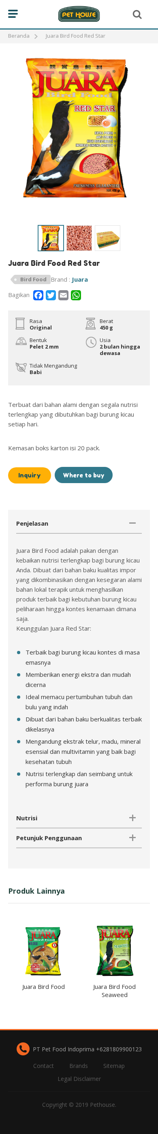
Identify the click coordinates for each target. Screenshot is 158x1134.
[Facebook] (38, 295)
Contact (43, 1066)
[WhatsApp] (76, 295)
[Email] (63, 295)
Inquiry (29, 475)
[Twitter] (51, 295)
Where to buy (84, 475)
